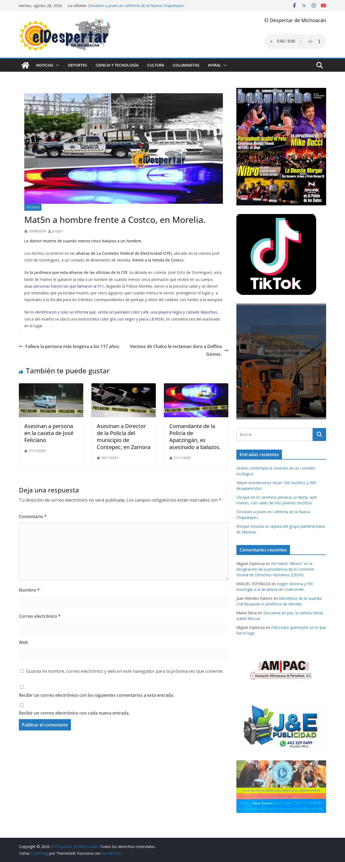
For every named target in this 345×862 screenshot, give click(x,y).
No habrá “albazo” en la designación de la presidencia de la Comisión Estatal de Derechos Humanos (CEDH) (275, 569)
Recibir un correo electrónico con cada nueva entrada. (74, 713)
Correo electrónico (40, 616)
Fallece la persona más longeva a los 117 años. (72, 346)
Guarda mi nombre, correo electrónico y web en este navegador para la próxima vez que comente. (124, 671)
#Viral (214, 65)
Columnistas (186, 65)
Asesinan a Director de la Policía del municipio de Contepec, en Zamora (123, 436)
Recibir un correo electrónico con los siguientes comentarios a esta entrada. (96, 695)
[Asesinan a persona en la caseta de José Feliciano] (51, 387)
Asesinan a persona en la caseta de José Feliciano (48, 433)
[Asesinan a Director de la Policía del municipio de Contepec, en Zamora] (123, 387)
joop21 (57, 231)
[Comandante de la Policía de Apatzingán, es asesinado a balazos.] (196, 387)
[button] (56, 65)
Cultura (155, 65)
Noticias (44, 65)
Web (23, 642)
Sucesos (32, 207)
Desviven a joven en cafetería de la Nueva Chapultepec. (136, 5)
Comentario (33, 516)
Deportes (77, 65)
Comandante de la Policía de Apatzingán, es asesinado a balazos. (194, 436)
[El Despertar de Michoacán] (25, 65)
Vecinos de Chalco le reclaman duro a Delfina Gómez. (176, 350)
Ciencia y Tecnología (117, 65)
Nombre (29, 590)
